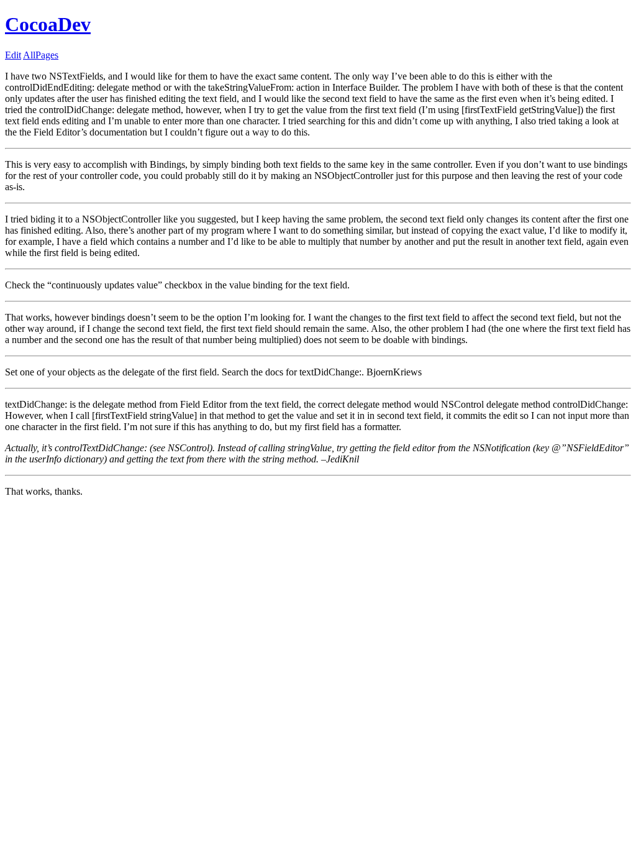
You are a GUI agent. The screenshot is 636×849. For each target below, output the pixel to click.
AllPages (40, 55)
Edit (13, 55)
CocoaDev (48, 24)
